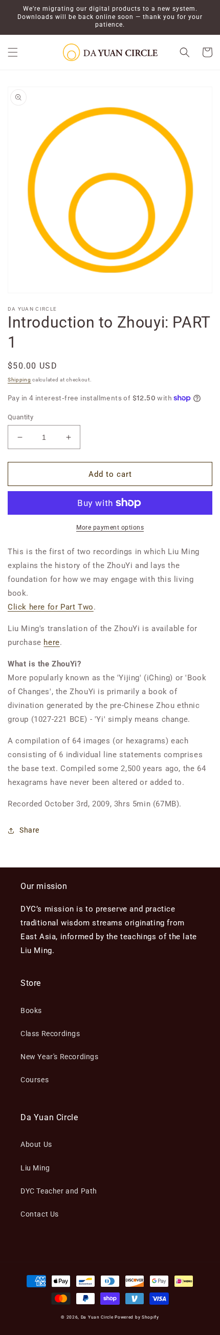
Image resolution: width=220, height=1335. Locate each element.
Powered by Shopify (137, 1317)
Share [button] (29, 830)
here (51, 642)
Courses (34, 1080)
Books (31, 1010)
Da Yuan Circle (97, 1317)
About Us (36, 1144)
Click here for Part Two (51, 607)
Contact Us (39, 1214)
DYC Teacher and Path (58, 1191)
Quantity (20, 417)
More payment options (110, 527)
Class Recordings (50, 1033)
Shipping (19, 379)
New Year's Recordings (59, 1057)
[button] (13, 52)
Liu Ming (35, 1168)
